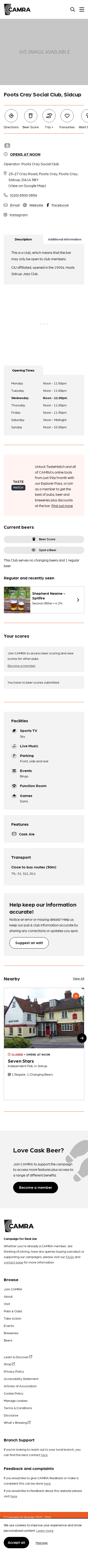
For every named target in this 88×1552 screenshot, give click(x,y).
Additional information (64, 239)
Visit (7, 1303)
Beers (8, 1340)
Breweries (11, 1333)
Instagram (19, 214)
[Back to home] (17, 9)
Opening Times (23, 370)
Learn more (45, 1530)
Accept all (16, 1542)
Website (36, 205)
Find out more (62, 506)
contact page (13, 1262)
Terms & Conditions (18, 1408)
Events (9, 1325)
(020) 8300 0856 (23, 195)
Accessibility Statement (21, 1378)
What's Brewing (16, 1422)
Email (14, 205)
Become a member (21, 665)
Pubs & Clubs (13, 1311)
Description (23, 239)
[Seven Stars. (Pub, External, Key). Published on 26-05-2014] (44, 1044)
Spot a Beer (47, 550)
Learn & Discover (16, 1357)
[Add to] (76, 996)
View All (78, 978)
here (44, 1455)
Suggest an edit (29, 942)
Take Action (12, 1318)
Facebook (60, 205)
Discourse (11, 1415)
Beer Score (47, 539)
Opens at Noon (25, 154)
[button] (82, 1038)
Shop (8, 1364)
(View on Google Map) (27, 185)
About (8, 1296)
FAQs (70, 1257)
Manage (42, 1542)
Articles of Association (20, 1386)
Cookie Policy (13, 1393)
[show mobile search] (73, 9)
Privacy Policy (14, 1371)
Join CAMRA (13, 1289)
